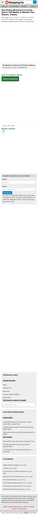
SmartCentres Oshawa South (16, 489)
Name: (5, 179)
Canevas (10, 468)
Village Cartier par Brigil (15, 465)
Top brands (14, 6)
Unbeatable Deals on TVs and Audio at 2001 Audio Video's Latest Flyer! (17, 423)
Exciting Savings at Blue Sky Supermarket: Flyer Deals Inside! (18, 428)
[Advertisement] (19, 42)
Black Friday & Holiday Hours (13, 507)
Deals (33, 6)
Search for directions (10, 79)
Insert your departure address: (12, 75)
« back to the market (8, 126)
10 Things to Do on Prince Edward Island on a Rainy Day (18, 451)
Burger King (7, 397)
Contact (26, 507)
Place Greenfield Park (14, 480)
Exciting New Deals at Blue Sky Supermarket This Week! (19, 433)
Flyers (23, 6)
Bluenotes (6, 391)
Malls (4, 6)
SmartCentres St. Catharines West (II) (17, 472)
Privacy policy (22, 509)
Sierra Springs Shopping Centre (17, 483)
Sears (5, 385)
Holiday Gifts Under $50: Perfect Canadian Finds (18, 441)
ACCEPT (26, 513)
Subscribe (8, 193)
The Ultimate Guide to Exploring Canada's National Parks (16, 445)
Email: (5, 186)
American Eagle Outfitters (11, 394)
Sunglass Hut (7, 388)
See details (33, 513)
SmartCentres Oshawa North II (17, 486)
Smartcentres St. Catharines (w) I (18, 476)
